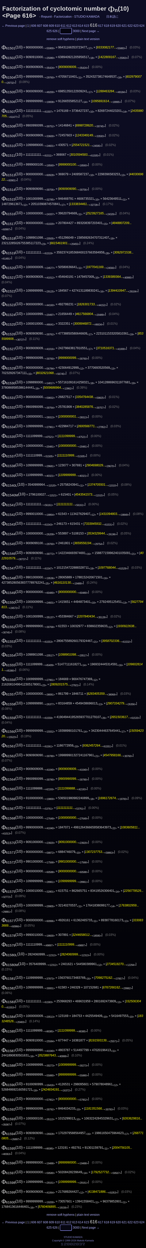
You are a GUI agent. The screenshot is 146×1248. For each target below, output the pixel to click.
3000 (76, 30)
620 (118, 25)
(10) (12, 47)
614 (80, 25)
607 (39, 25)
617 (100, 25)
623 (136, 25)
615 (86, 25)
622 (130, 25)
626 (55, 30)
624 (141, 25)
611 (63, 25)
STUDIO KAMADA (86, 16)
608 (45, 25)
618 (106, 25)
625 (49, 30)
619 (112, 25)
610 (57, 25)
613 (74, 25)
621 (124, 25)
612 (68, 25)
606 (33, 25)
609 (51, 25)
